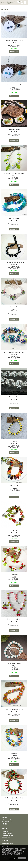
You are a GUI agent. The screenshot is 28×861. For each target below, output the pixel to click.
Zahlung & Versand (7, 843)
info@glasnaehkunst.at (8, 820)
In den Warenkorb (14, 51)
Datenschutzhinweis (6, 853)
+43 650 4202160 (7, 821)
